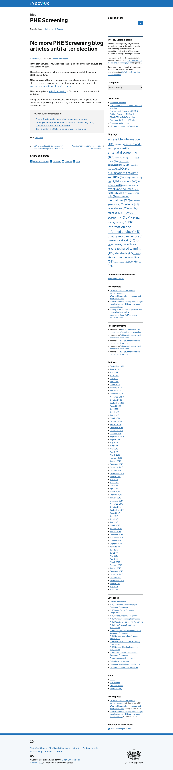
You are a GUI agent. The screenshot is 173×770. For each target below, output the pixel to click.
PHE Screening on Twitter (121, 729)
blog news (39, 137)
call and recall (124, 162)
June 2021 (114, 375)
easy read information (130, 185)
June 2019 (114, 446)
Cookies (59, 751)
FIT (124, 193)
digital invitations (124, 181)
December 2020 (116, 394)
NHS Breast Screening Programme (124, 616)
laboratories (118, 208)
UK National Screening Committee (124, 126)
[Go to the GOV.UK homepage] (39, 3)
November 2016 (116, 538)
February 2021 (116, 387)
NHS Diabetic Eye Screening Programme (126, 622)
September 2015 (117, 580)
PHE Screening (49, 20)
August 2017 (115, 513)
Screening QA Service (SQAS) (122, 120)
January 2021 (115, 391)
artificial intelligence (125, 158)
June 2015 (114, 589)
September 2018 (117, 473)
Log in (112, 679)
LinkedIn (68, 161)
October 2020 (116, 400)
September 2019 (117, 436)
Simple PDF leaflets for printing (122, 117)
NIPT (135, 217)
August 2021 (115, 369)
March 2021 (115, 384)
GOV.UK (76, 748)
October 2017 (115, 507)
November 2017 (116, 504)
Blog (33, 15)
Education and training (119, 123)
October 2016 (115, 541)
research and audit (121, 240)
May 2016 (114, 556)
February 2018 (116, 495)
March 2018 (115, 492)
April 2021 (114, 381)
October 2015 (115, 577)
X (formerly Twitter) (40, 161)
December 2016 (116, 534)
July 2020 (114, 409)
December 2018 (116, 464)
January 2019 (115, 461)
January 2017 (115, 531)
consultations (118, 164)
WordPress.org (116, 688)
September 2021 (117, 366)
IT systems (130, 204)
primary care (116, 222)
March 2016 (115, 562)
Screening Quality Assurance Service (125, 664)
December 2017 (116, 501)
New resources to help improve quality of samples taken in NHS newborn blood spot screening (126, 304)
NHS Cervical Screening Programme (125, 619)
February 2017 (116, 528)
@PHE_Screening (57, 91)
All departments (90, 748)
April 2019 (114, 452)
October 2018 (115, 470)
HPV (113, 196)
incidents (123, 196)
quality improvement (125, 236)
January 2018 (115, 498)
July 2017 (114, 516)
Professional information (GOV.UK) (124, 111)
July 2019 (114, 443)
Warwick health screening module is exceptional (86, 147)
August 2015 (115, 583)
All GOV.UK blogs (38, 748)
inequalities (119, 200)
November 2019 (116, 430)
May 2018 (114, 485)
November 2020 (117, 397)
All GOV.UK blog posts (59, 748)
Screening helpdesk (118, 102)
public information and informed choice (124, 227)
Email (78, 161)
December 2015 (116, 571)
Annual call (119, 144)
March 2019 (115, 455)
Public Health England (54, 29)
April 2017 (114, 522)
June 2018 (114, 482)
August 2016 (115, 547)
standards (124, 253)
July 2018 (114, 479)
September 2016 (117, 544)
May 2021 (114, 378)
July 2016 (114, 550)
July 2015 (114, 586)
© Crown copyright (134, 762)
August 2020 (115, 406)
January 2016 (115, 568)
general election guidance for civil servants (50, 86)
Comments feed (116, 685)
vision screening (121, 262)
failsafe (114, 192)
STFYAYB (137, 254)
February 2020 (116, 421)
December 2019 (116, 427)
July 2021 (114, 372)
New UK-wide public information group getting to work (62, 119)
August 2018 (115, 476)
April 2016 (114, 559)
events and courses (123, 189)
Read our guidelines (116, 278)
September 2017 (116, 510)
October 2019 (115, 433)
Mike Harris (34, 59)
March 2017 (115, 525)
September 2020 (117, 403)
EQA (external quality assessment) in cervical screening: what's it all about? (49, 147)
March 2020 (115, 418)
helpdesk (133, 193)
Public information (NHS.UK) (122, 114)
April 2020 (114, 415)
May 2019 (114, 449)
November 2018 (116, 467)
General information (60, 59)
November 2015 (116, 574)
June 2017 (114, 519)
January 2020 (115, 424)
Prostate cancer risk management (123, 658)
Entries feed (115, 682)
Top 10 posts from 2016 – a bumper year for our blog (61, 129)
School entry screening (119, 661)
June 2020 (114, 412)
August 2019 (115, 440)
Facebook (57, 161)
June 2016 (114, 553)
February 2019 (116, 458)
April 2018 (114, 489)
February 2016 (116, 565)
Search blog (115, 17)
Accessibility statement (41, 751)
